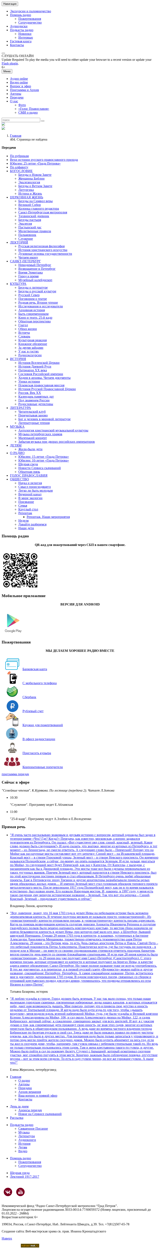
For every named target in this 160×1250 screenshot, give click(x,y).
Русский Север (29, 295)
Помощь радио (20, 15)
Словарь (24, 336)
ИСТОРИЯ (18, 359)
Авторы (15, 93)
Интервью (25, 37)
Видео (22, 1151)
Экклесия (25, 223)
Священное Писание (33, 1128)
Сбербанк (29, 697)
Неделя (23, 520)
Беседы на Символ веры (35, 201)
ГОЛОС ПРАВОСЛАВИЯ (29, 475)
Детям (22, 1147)
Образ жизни (27, 329)
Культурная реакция (32, 340)
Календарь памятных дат (36, 396)
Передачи (17, 97)
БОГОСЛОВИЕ (21, 171)
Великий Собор (29, 205)
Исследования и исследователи (40, 306)
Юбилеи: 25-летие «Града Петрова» (35, 163)
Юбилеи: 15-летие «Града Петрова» (43, 456)
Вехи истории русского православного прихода (44, 159)
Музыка (24, 1132)
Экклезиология (29, 182)
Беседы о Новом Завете (34, 174)
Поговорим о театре (32, 299)
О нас (14, 101)
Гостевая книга (20, 41)
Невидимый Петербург (34, 265)
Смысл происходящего (34, 487)
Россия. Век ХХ (29, 393)
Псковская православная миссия (41, 385)
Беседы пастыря (29, 220)
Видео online (19, 82)
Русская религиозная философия (41, 246)
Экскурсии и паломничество (30, 11)
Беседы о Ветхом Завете (35, 186)
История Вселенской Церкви (39, 362)
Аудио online (19, 78)
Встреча (24, 332)
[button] (3, 53)
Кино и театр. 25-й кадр (35, 317)
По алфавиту (19, 167)
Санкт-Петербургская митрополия (42, 212)
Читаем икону (28, 257)
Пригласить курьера (36, 753)
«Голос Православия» (33, 108)
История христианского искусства (42, 250)
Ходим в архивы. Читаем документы (44, 377)
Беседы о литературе (33, 287)
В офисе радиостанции (38, 739)
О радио (24, 1080)
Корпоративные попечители (42, 767)
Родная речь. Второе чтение (38, 302)
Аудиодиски (19, 26)
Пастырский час (29, 227)
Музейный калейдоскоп (35, 280)
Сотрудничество (30, 22)
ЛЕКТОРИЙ (19, 242)
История (24, 1143)
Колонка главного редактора (38, 208)
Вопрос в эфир (20, 86)
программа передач (15, 774)
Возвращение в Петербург (37, 268)
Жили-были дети (30, 449)
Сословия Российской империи (40, 374)
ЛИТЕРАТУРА (20, 408)
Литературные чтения (34, 423)
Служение (25, 238)
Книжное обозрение (32, 344)
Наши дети (26, 528)
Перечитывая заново (33, 415)
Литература (26, 1136)
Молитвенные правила (34, 231)
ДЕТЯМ (15, 445)
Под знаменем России (34, 400)
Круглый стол (28, 509)
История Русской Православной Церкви (47, 389)
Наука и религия (30, 483)
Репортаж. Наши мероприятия (48, 517)
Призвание (26, 502)
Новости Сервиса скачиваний (39, 468)
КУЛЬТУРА (18, 284)
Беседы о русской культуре (37, 291)
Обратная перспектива (34, 321)
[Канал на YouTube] (20, 1192)
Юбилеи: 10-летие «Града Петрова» (43, 460)
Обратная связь (29, 471)
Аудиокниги (27, 1140)
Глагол (23, 325)
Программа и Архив (24, 90)
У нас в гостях (28, 351)
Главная (15, 135)
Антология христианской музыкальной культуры (53, 430)
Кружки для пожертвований (42, 725)
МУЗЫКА (17, 426)
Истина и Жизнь (30, 193)
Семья (22, 505)
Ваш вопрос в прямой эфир (37, 1095)
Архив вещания (29, 1092)
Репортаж (25, 513)
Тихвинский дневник (33, 216)
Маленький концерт (32, 438)
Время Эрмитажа (30, 272)
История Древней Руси (34, 366)
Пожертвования (29, 18)
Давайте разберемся (32, 524)
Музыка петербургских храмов (40, 434)
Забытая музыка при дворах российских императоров (56, 441)
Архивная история (31, 310)
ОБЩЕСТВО (19, 479)
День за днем (19, 1106)
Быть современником (33, 314)
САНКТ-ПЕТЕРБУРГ (25, 261)
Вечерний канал (29, 494)
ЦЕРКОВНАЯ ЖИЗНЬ (26, 197)
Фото (22, 105)
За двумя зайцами (30, 347)
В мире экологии (30, 498)
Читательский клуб (32, 411)
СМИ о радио (28, 112)
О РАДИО (17, 453)
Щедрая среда (28, 464)
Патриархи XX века (32, 370)
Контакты (17, 45)
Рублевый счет (33, 711)
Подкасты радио (21, 30)
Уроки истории (29, 381)
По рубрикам (19, 156)
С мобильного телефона (39, 683)
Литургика (26, 190)
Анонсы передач (30, 1110)
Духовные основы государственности (45, 253)
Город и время (28, 276)
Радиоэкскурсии (30, 355)
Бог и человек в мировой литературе (44, 419)
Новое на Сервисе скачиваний (40, 1114)
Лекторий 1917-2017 (24, 1176)
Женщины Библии (31, 178)
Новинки (24, 34)
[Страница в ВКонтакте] (8, 1192)
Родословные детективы (35, 404)
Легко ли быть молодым (35, 490)
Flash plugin (10, 63)
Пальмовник (27, 235)
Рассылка (16, 1117)
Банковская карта (34, 669)
